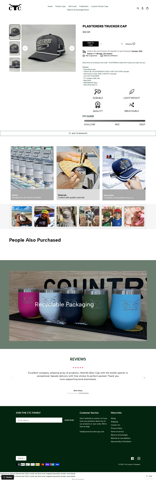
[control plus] (122, 44)
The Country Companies (132, 464)
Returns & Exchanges (119, 435)
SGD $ (20, 458)
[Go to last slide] (25, 48)
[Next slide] (72, 48)
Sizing (113, 418)
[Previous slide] (11, 377)
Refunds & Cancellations (120, 438)
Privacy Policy (116, 428)
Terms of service (117, 431)
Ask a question (91, 56)
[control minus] (101, 44)
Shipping (114, 421)
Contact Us (115, 425)
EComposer (81, 479)
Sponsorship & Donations (121, 441)
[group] (14, 32)
